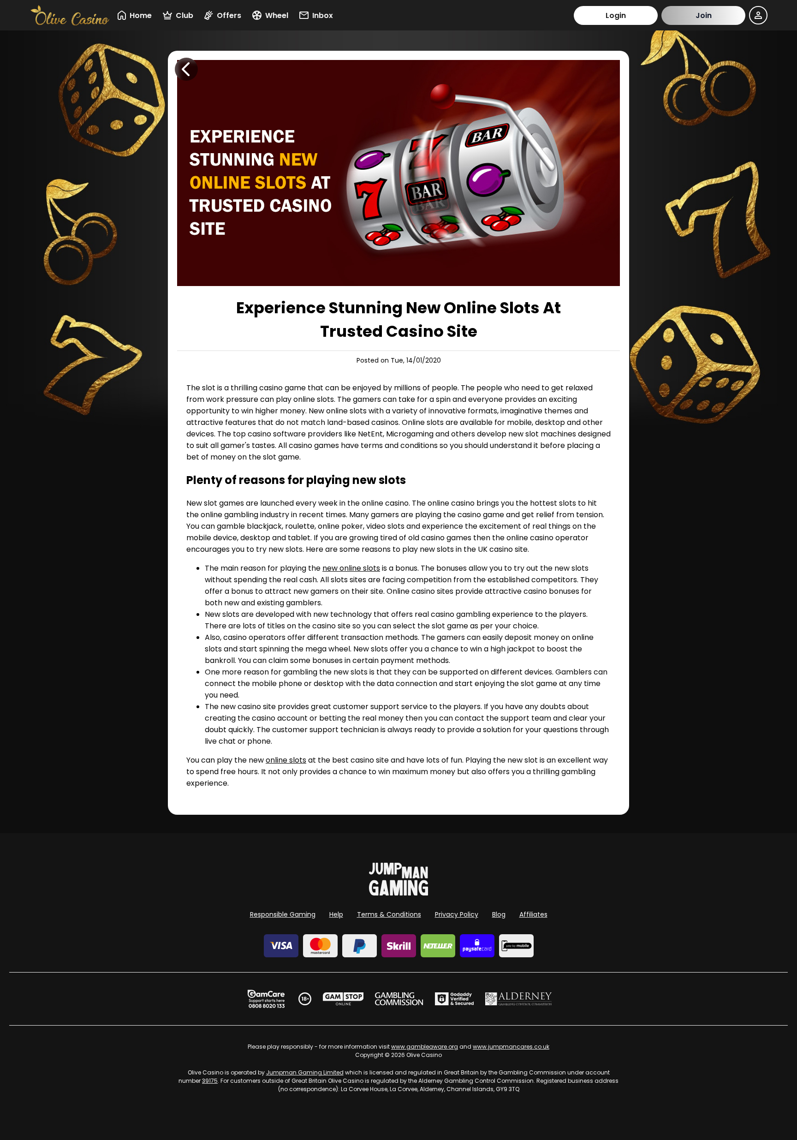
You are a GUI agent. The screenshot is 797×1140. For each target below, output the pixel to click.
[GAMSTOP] (343, 998)
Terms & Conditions (389, 914)
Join (704, 15)
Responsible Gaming (282, 914)
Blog (499, 914)
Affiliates (533, 914)
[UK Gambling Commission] (399, 998)
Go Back (186, 69)
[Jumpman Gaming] (398, 893)
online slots (286, 760)
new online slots (351, 568)
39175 (210, 1081)
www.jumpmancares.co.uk (511, 1046)
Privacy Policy (456, 914)
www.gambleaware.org (424, 1046)
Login (616, 15)
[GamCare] (266, 998)
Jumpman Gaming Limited (305, 1072)
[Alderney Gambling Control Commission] (518, 998)
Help (336, 914)
